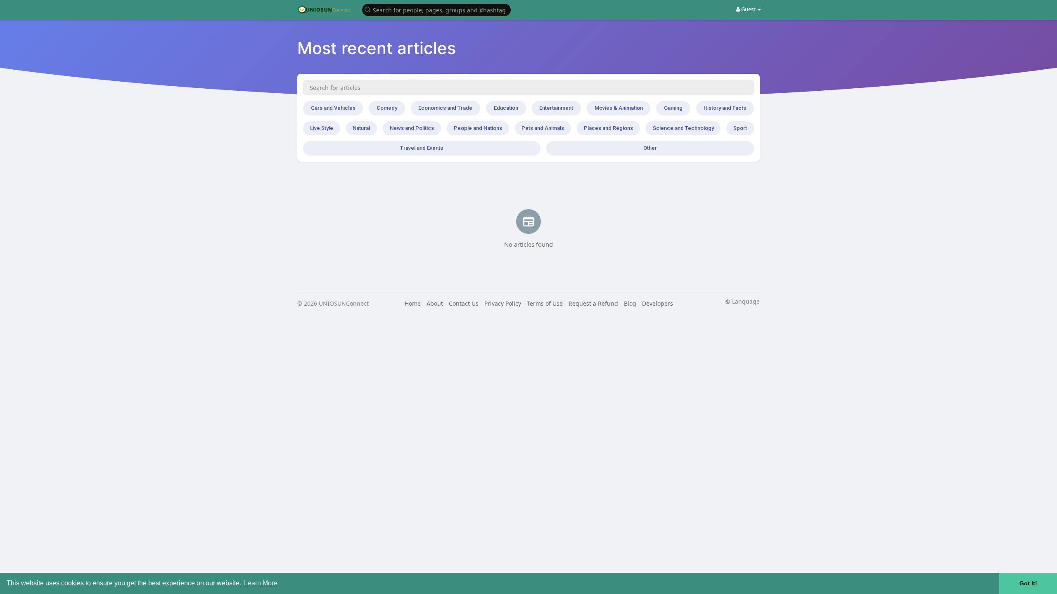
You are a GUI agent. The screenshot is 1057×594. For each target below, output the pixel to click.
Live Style (321, 128)
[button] (436, 9)
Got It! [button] (1028, 583)
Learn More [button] (260, 583)
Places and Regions (608, 128)
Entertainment (556, 108)
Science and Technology (683, 128)
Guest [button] (748, 9)
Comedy (387, 108)
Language (745, 301)
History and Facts (725, 108)
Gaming (673, 108)
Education (506, 108)
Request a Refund (593, 303)
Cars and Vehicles (333, 108)
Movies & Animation (619, 108)
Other (650, 148)
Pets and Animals (542, 128)
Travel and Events (421, 148)
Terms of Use (545, 303)
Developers (657, 303)
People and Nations (478, 128)
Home (413, 303)
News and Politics (412, 128)
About (435, 303)
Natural (361, 128)
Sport (740, 128)
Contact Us (464, 303)
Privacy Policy (502, 303)
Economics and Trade (445, 108)
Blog (630, 303)
